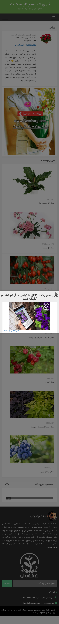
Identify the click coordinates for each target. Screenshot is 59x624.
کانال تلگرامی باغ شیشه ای (11, 331)
